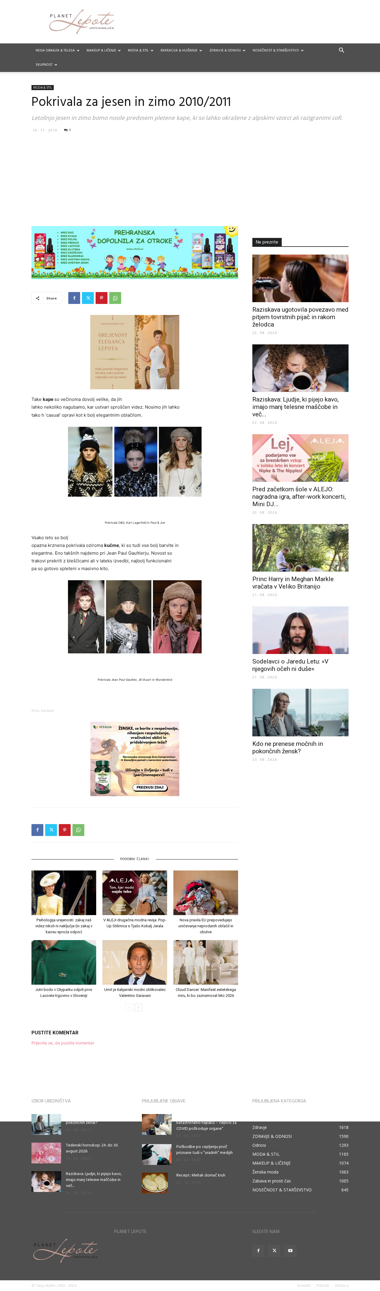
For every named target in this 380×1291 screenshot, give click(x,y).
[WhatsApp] (115, 298)
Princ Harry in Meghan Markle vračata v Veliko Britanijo (293, 582)
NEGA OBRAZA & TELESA (55, 51)
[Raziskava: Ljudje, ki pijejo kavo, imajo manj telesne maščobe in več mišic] (300, 368)
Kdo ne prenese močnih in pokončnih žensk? (287, 747)
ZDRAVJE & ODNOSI (225, 51)
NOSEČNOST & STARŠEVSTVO (276, 51)
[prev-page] (129, 1007)
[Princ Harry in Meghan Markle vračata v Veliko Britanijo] (300, 548)
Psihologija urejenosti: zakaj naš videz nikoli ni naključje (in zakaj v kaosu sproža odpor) (63, 926)
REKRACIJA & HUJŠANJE (179, 51)
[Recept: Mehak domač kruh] (155, 1183)
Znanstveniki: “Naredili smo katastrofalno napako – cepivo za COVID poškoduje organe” (206, 1122)
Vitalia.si (342, 1285)
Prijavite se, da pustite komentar (62, 1042)
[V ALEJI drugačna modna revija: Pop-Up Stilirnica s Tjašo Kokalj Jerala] (134, 892)
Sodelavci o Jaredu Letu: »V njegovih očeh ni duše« (290, 665)
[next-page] (138, 1007)
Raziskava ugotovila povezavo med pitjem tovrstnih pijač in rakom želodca (300, 317)
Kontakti (304, 1285)
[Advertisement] (190, 179)
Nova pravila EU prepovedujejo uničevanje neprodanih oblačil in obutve (205, 926)
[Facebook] (74, 298)
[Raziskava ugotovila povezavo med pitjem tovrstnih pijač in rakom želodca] (300, 278)
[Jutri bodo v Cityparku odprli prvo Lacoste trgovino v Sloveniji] (63, 962)
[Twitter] (88, 298)
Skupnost (44, 65)
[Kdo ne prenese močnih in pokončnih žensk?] (300, 712)
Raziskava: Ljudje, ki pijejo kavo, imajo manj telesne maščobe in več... (295, 407)
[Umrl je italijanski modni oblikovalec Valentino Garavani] (134, 962)
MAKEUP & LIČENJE (101, 51)
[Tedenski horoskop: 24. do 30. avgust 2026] (46, 1153)
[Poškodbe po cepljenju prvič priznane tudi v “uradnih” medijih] (157, 1154)
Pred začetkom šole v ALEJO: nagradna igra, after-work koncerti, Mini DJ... (299, 497)
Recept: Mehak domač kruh (200, 1175)
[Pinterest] (101, 298)
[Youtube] (290, 1251)
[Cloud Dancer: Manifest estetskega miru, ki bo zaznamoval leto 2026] (205, 962)
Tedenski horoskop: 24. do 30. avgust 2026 (92, 1148)
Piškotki (322, 1285)
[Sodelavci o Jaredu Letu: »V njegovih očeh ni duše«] (300, 630)
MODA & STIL (138, 51)
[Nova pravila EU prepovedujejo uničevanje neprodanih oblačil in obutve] (205, 892)
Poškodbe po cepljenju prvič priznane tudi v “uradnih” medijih (204, 1149)
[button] (341, 51)
